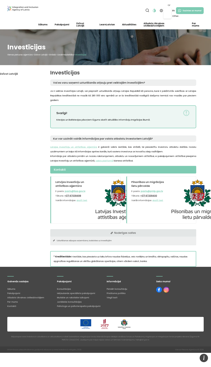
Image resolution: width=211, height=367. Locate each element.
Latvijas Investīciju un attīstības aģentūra (73, 146)
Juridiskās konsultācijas (69, 301)
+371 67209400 (148, 195)
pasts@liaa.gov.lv (75, 191)
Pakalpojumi (62, 24)
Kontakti (11, 306)
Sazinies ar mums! (192, 10)
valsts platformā (104, 160)
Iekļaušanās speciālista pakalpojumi (76, 293)
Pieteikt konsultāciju (117, 289)
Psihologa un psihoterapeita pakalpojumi (78, 306)
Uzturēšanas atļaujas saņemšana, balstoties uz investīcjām (84, 240)
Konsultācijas (64, 289)
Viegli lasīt (112, 297)
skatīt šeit (82, 200)
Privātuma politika (116, 293)
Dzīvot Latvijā (80, 24)
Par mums (195, 24)
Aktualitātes (129, 24)
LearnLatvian (107, 24)
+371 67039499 (72, 195)
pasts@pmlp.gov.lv (152, 191)
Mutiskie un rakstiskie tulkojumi (73, 297)
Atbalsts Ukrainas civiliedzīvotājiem (154, 24)
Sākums (43, 24)
